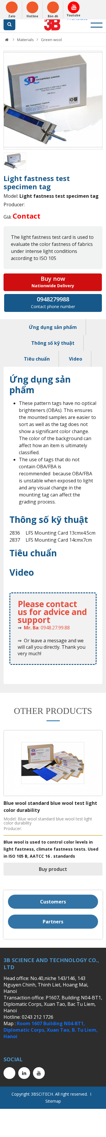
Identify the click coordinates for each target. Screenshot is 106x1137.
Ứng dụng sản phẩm (53, 327)
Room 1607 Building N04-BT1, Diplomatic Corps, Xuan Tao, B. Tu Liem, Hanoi (51, 1030)
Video (75, 359)
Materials (25, 39)
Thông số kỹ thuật (52, 343)
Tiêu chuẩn (37, 359)
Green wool (51, 39)
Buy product (53, 869)
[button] (8, 100)
